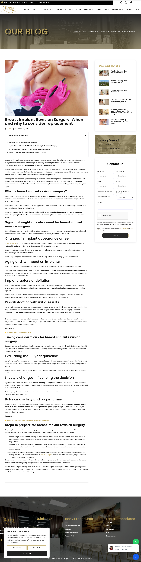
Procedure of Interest (104, 192)
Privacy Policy (124, 228)
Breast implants (10, 243)
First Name (100, 171)
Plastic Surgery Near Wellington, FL (119, 81)
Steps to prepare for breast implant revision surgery (27, 152)
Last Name (120, 171)
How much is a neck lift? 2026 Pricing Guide (121, 101)
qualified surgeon (46, 455)
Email (118, 182)
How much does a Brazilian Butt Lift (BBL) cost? (120, 121)
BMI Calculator (41, 529)
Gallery (129, 9)
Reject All (36, 548)
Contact (38, 535)
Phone (99, 182)
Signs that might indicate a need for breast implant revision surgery (33, 146)
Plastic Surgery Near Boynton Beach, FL (119, 72)
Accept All (27, 553)
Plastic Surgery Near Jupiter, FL (119, 91)
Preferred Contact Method (122, 192)
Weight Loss (102, 9)
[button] (85, 135)
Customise (17, 548)
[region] (27, 543)
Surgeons (47, 9)
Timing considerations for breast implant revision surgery (29, 149)
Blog (137, 9)
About (35, 9)
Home (26, 9)
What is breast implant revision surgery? (23, 142)
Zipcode (99, 202)
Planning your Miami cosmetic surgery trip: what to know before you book (121, 112)
